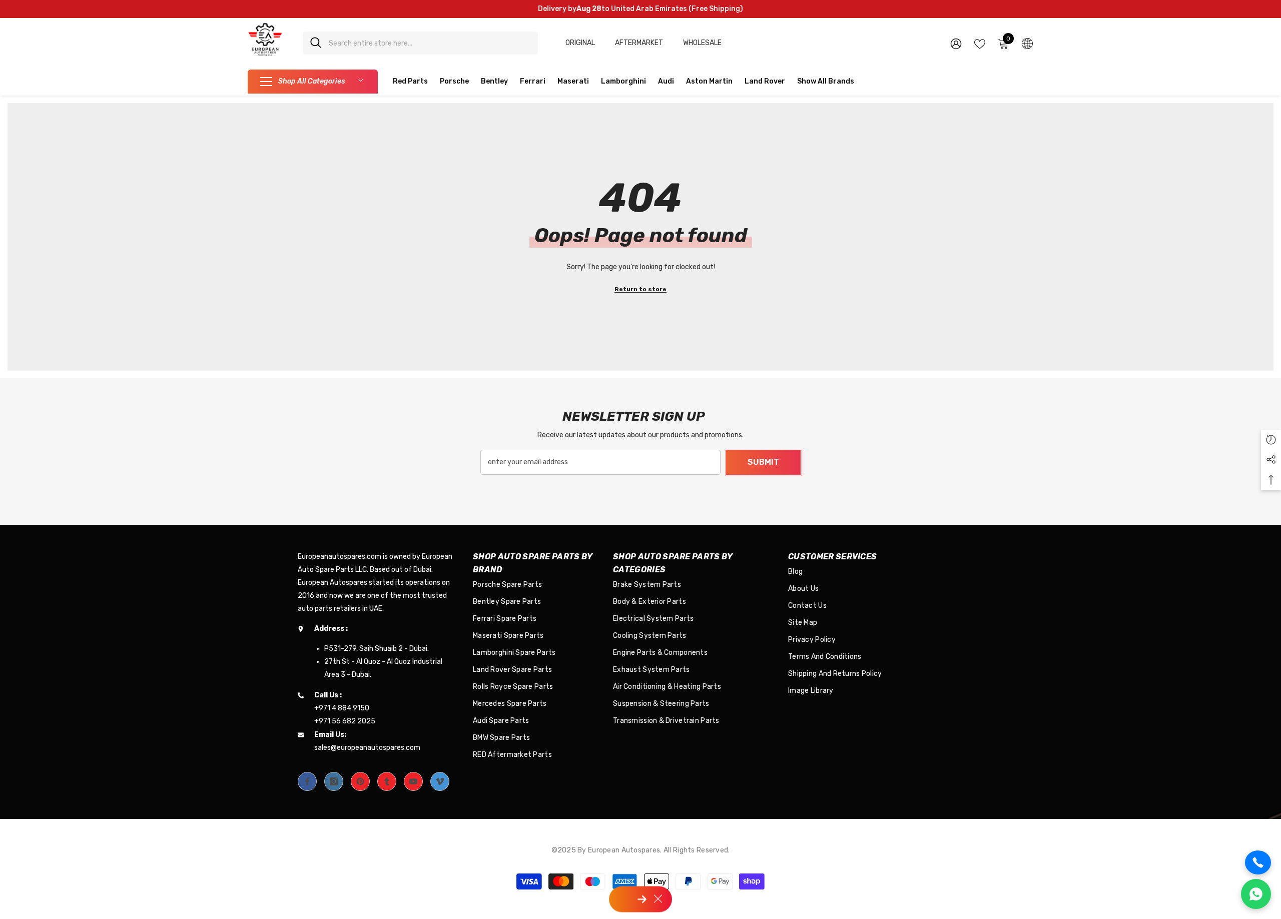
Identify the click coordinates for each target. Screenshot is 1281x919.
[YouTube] (413, 781)
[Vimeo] (439, 781)
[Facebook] (307, 781)
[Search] (420, 43)
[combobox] (429, 43)
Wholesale (702, 43)
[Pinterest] (360, 781)
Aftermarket (639, 43)
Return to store (640, 289)
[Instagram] (333, 781)
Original (580, 43)
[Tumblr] (386, 781)
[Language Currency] (1027, 43)
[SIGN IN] (956, 43)
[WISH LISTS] (979, 43)
